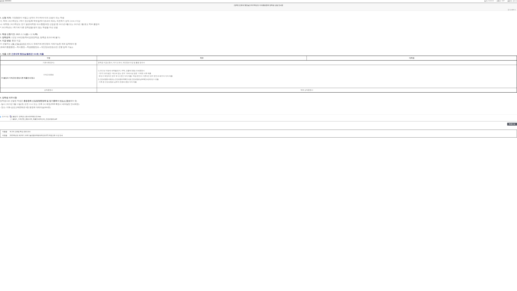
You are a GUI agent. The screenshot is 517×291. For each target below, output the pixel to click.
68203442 (8, 1)
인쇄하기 (513, 10)
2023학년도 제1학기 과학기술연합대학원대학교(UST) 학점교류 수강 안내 (36, 135)
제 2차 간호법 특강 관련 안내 (20, 132)
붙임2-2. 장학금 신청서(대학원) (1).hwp (27, 116)
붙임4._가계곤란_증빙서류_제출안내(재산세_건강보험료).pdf (35, 119)
